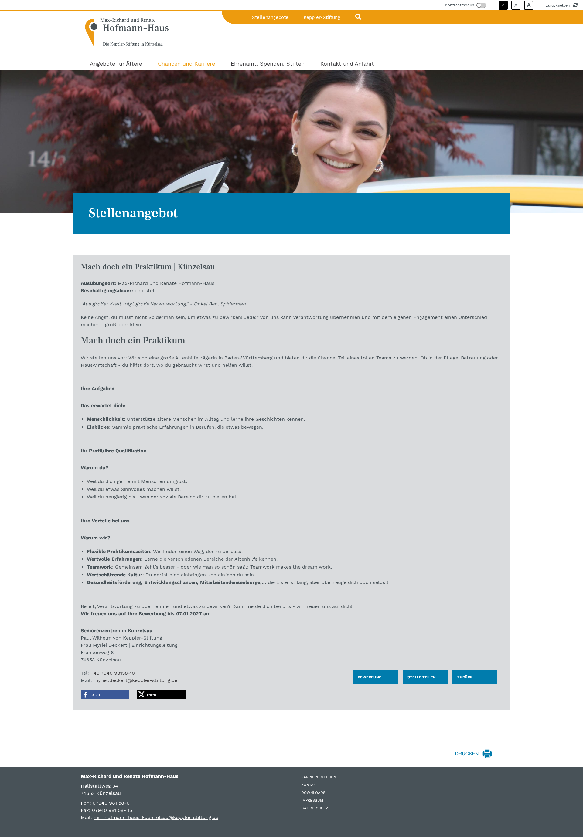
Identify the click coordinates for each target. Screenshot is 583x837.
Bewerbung (370, 677)
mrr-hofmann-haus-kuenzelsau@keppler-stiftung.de (156, 817)
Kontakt (309, 785)
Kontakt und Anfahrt (347, 63)
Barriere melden (318, 777)
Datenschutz (314, 808)
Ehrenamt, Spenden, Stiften (268, 63)
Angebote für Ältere (116, 63)
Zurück (464, 677)
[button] (105, 694)
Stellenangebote (270, 17)
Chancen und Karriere (186, 63)
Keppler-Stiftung (322, 17)
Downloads (313, 793)
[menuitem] (116, 63)
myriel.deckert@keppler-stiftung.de (135, 680)
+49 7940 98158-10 (112, 673)
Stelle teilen (421, 677)
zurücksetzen (558, 5)
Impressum (312, 800)
